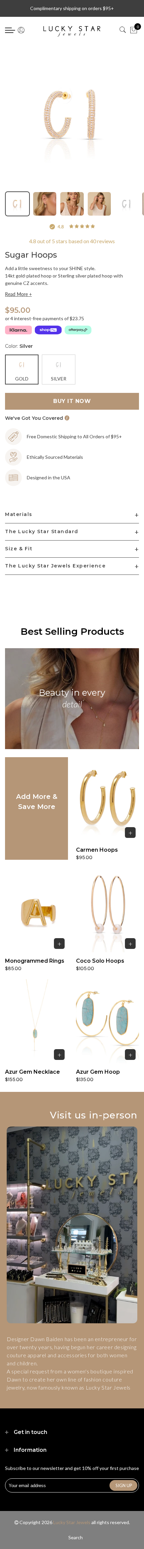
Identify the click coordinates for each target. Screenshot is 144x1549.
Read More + (18, 294)
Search (75, 1537)
